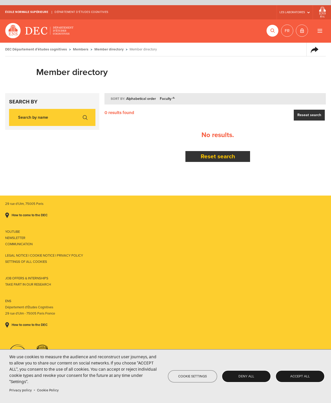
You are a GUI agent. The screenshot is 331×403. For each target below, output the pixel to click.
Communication (19, 244)
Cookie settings (192, 376)
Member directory (109, 49)
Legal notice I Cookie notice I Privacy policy (44, 255)
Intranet (302, 31)
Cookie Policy (48, 390)
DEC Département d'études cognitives (39, 31)
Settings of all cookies (26, 262)
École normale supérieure (26, 12)
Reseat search (309, 115)
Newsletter (15, 238)
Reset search (218, 156)
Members (80, 49)
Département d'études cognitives (81, 12)
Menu (320, 31)
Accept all (300, 376)
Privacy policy (20, 390)
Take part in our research (28, 284)
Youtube (12, 232)
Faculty (168, 98)
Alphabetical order (141, 98)
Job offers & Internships (26, 278)
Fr (287, 30)
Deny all (246, 376)
